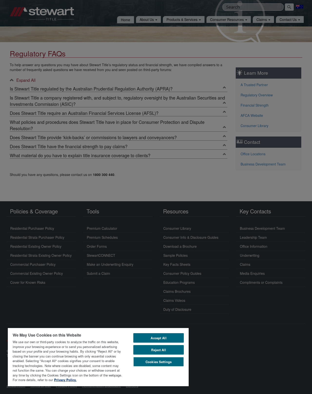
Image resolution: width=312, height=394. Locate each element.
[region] (98, 357)
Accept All (158, 338)
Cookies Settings (159, 361)
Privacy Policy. (65, 379)
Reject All (158, 350)
